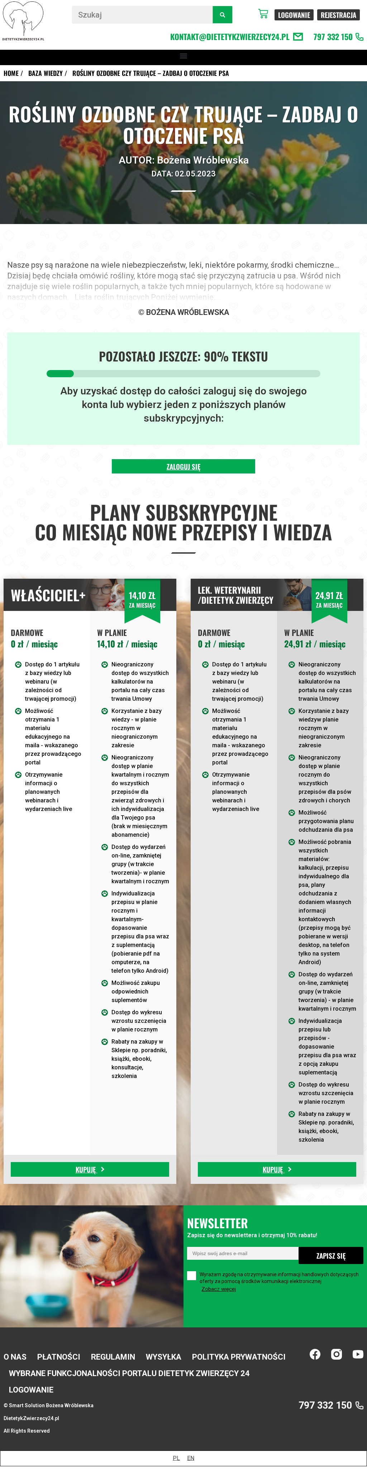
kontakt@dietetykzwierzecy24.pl (230, 36)
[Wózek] (266, 14)
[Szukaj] (222, 14)
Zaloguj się (183, 466)
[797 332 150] (359, 37)
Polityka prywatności (239, 1356)
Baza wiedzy (45, 73)
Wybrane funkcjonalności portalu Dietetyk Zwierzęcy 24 (129, 1373)
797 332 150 (333, 36)
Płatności (58, 1356)
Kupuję (86, 1169)
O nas (15, 1356)
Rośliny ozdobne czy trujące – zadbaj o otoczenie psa (150, 73)
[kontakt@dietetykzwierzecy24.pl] (298, 37)
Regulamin (113, 1356)
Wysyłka (163, 1356)
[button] (184, 56)
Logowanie (31, 1389)
